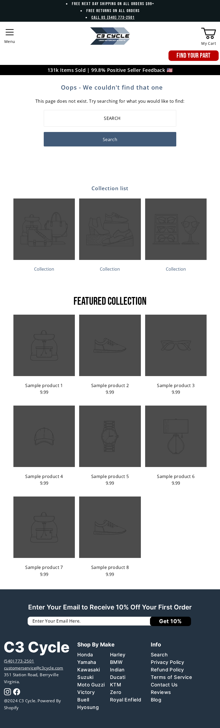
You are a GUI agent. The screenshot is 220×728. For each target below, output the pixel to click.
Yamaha (86, 662)
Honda (85, 654)
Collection (44, 269)
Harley (117, 654)
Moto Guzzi (91, 684)
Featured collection (110, 301)
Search (159, 654)
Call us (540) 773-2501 (113, 17)
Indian (117, 669)
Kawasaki (88, 669)
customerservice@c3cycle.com (33, 668)
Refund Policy (167, 669)
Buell (83, 700)
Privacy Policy (167, 662)
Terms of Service (171, 677)
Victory (86, 692)
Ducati (117, 677)
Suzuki (85, 677)
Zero (116, 692)
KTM (115, 684)
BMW (116, 662)
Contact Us (164, 684)
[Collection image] (44, 258)
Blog (156, 700)
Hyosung (88, 707)
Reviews (161, 692)
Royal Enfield (125, 700)
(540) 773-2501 (19, 661)
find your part (194, 56)
